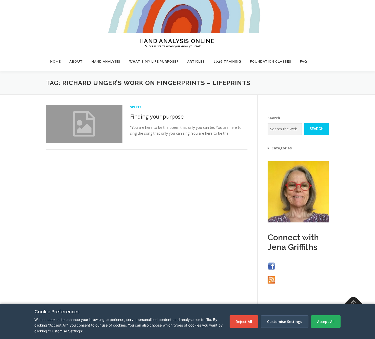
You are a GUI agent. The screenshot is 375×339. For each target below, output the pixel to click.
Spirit (136, 107)
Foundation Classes (270, 61)
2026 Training (227, 61)
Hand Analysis (106, 61)
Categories (281, 148)
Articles (196, 61)
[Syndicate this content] (271, 279)
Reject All (244, 321)
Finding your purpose (156, 116)
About (76, 61)
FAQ (303, 61)
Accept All (325, 321)
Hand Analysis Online (177, 40)
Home (55, 61)
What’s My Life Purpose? (154, 61)
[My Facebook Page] (271, 265)
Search (274, 118)
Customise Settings (284, 321)
